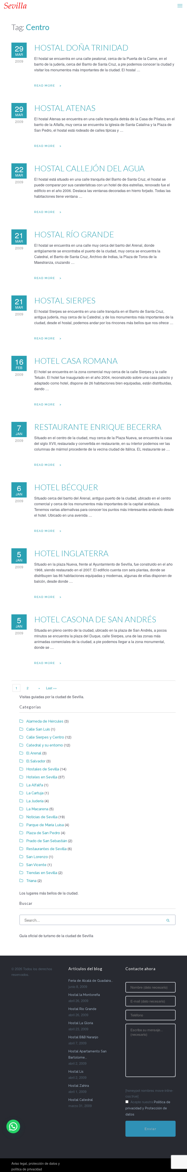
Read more (44, 85)
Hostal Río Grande (74, 234)
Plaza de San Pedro (43, 833)
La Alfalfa (34, 785)
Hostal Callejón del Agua (89, 168)
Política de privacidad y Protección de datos (147, 1108)
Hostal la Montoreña (84, 995)
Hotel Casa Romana (76, 360)
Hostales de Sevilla (42, 769)
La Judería (35, 801)
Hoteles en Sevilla (41, 777)
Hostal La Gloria (80, 1023)
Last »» (51, 688)
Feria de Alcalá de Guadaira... (90, 980)
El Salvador (35, 761)
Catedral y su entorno (44, 745)
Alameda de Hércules (44, 721)
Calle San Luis (38, 729)
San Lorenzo (37, 857)
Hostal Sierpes (65, 300)
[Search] (168, 920)
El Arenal (33, 753)
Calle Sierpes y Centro (45, 737)
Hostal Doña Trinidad (81, 47)
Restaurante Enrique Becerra (97, 426)
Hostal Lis (75, 1071)
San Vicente (36, 865)
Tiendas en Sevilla (41, 873)
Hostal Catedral (80, 1100)
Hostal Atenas (64, 108)
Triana (31, 881)
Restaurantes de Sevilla (46, 849)
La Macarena (37, 809)
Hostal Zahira (78, 1085)
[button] (13, 1126)
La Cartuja (35, 793)
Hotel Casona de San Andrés (95, 619)
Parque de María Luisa (45, 825)
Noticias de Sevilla (41, 817)
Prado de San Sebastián (46, 841)
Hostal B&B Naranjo (83, 1037)
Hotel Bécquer (66, 487)
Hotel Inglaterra (71, 553)
